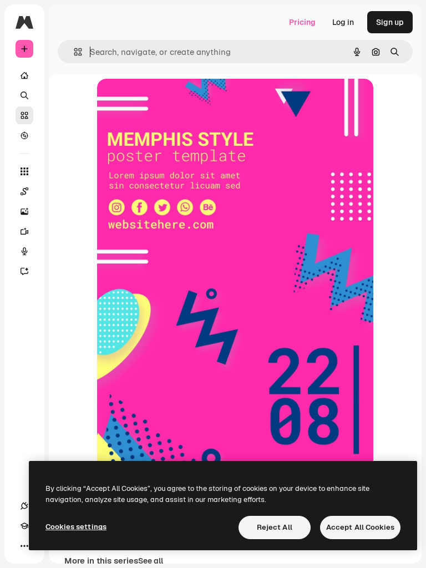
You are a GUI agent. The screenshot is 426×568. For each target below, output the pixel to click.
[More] (24, 546)
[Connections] (24, 506)
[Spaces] (24, 191)
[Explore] (24, 135)
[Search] (24, 95)
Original (168, 99)
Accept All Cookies (360, 527)
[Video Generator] (24, 231)
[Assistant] (24, 271)
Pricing (302, 22)
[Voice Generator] (24, 251)
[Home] (24, 75)
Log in (343, 22)
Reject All (274, 527)
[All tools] (24, 171)
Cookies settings (75, 526)
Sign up (390, 22)
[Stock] (24, 115)
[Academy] (24, 526)
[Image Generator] (24, 211)
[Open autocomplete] (73, 52)
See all (150, 561)
